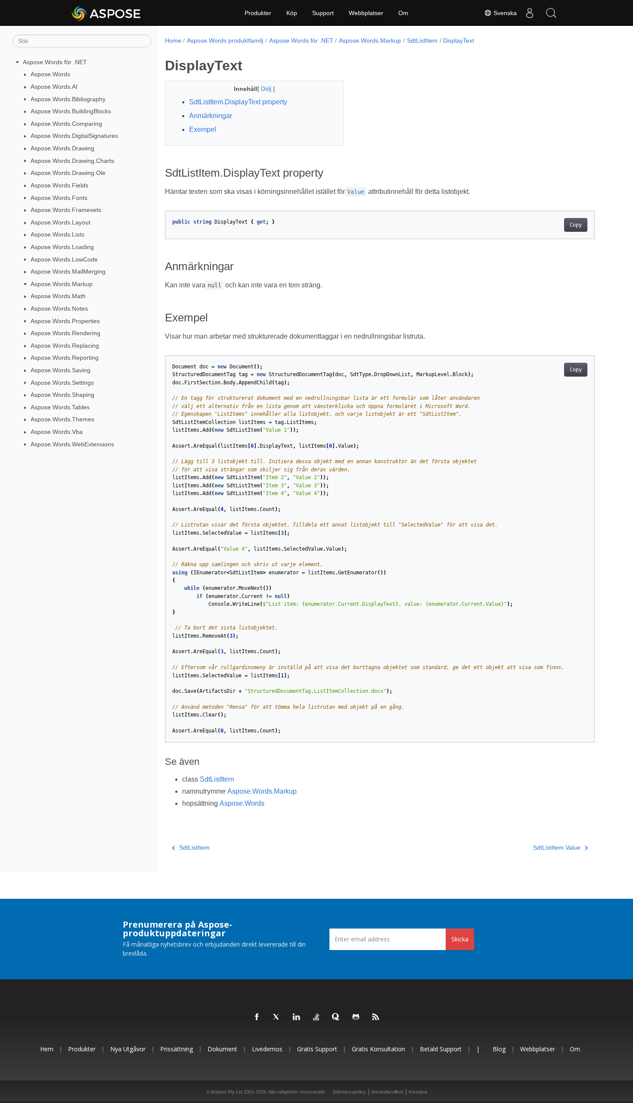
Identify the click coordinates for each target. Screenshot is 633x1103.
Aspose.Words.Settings (62, 382)
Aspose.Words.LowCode (64, 259)
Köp (291, 12)
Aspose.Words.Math (58, 296)
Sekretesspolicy (349, 1091)
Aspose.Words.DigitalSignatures (74, 135)
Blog (499, 1049)
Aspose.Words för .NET (55, 62)
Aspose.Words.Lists (57, 234)
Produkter (258, 12)
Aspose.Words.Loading (62, 246)
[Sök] (551, 13)
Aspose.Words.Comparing (66, 123)
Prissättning (176, 1049)
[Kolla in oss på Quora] (336, 1017)
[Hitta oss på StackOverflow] (316, 1017)
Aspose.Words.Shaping (62, 394)
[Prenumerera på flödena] (376, 1017)
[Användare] (529, 13)
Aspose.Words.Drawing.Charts (72, 160)
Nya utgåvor (128, 1049)
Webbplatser (366, 12)
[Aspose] (106, 13)
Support (323, 12)
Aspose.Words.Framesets (66, 209)
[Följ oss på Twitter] (276, 1017)
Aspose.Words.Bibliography (68, 99)
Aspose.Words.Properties (65, 321)
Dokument (222, 1049)
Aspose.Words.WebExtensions (72, 444)
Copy (576, 225)
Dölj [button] (267, 88)
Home (173, 40)
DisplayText (458, 40)
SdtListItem (422, 40)
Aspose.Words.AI (54, 86)
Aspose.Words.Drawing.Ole (68, 172)
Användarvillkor (387, 1091)
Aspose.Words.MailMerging (68, 271)
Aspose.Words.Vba (57, 431)
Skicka (460, 939)
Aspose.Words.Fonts (59, 197)
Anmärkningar (210, 115)
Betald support (441, 1049)
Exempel (202, 129)
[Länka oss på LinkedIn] (296, 1017)
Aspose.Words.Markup (62, 283)
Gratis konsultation (378, 1049)
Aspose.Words (50, 74)
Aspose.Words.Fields (59, 185)
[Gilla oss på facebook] (257, 1017)
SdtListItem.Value (556, 847)
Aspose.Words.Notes (59, 308)
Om (403, 12)
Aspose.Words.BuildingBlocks (71, 111)
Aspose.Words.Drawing (62, 148)
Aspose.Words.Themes (62, 419)
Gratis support (317, 1049)
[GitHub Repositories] (356, 1017)
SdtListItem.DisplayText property (238, 102)
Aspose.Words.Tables (60, 407)
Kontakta (418, 1091)
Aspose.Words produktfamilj (225, 40)
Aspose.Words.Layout (60, 222)
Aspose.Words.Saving (60, 370)
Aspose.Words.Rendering (65, 333)
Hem (46, 1049)
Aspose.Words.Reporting (65, 357)
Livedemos (267, 1049)
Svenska (504, 12)
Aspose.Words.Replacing (65, 345)
